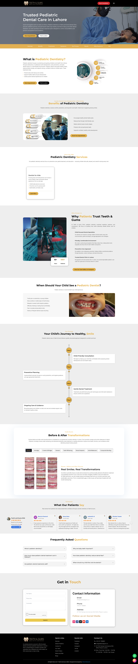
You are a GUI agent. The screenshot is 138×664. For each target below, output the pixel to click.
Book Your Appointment (78, 135)
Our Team (57, 648)
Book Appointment (30, 36)
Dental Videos (58, 651)
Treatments (51, 46)
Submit (45, 620)
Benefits (40, 46)
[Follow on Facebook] (77, 621)
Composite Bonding (105, 450)
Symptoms (63, 46)
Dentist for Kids (34, 175)
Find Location (43, 36)
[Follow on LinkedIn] (87, 621)
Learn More (33, 193)
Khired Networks (86, 661)
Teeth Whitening (67, 450)
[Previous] (32, 523)
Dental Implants (80, 450)
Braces (29, 450)
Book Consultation (103, 3)
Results (86, 46)
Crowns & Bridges (47, 450)
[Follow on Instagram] (74, 621)
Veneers (58, 450)
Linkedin (77, 651)
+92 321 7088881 (81, 605)
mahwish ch (91, 516)
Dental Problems (59, 643)
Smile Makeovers (92, 450)
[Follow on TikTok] (80, 621)
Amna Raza (66, 516)
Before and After (59, 653)
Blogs (56, 656)
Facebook (77, 641)
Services (57, 641)
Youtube (77, 643)
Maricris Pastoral (43, 516)
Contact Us (58, 646)
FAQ (109, 46)
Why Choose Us (98, 46)
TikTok (76, 648)
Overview (30, 46)
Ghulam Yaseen (117, 516)
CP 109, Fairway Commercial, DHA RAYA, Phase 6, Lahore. (92, 612)
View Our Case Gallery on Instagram (84, 269)
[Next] (131, 523)
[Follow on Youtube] (83, 621)
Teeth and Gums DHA (18, 518)
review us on (15, 527)
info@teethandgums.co (83, 599)
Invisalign (36, 450)
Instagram (77, 646)
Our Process (75, 46)
